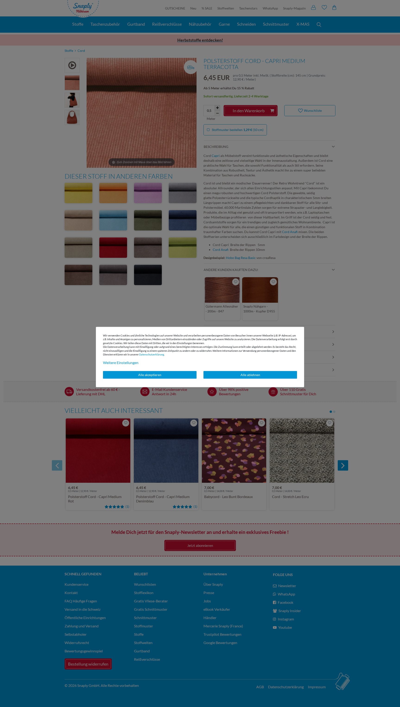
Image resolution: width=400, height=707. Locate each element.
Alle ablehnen (250, 375)
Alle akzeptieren (149, 375)
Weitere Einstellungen (120, 362)
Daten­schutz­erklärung (151, 354)
